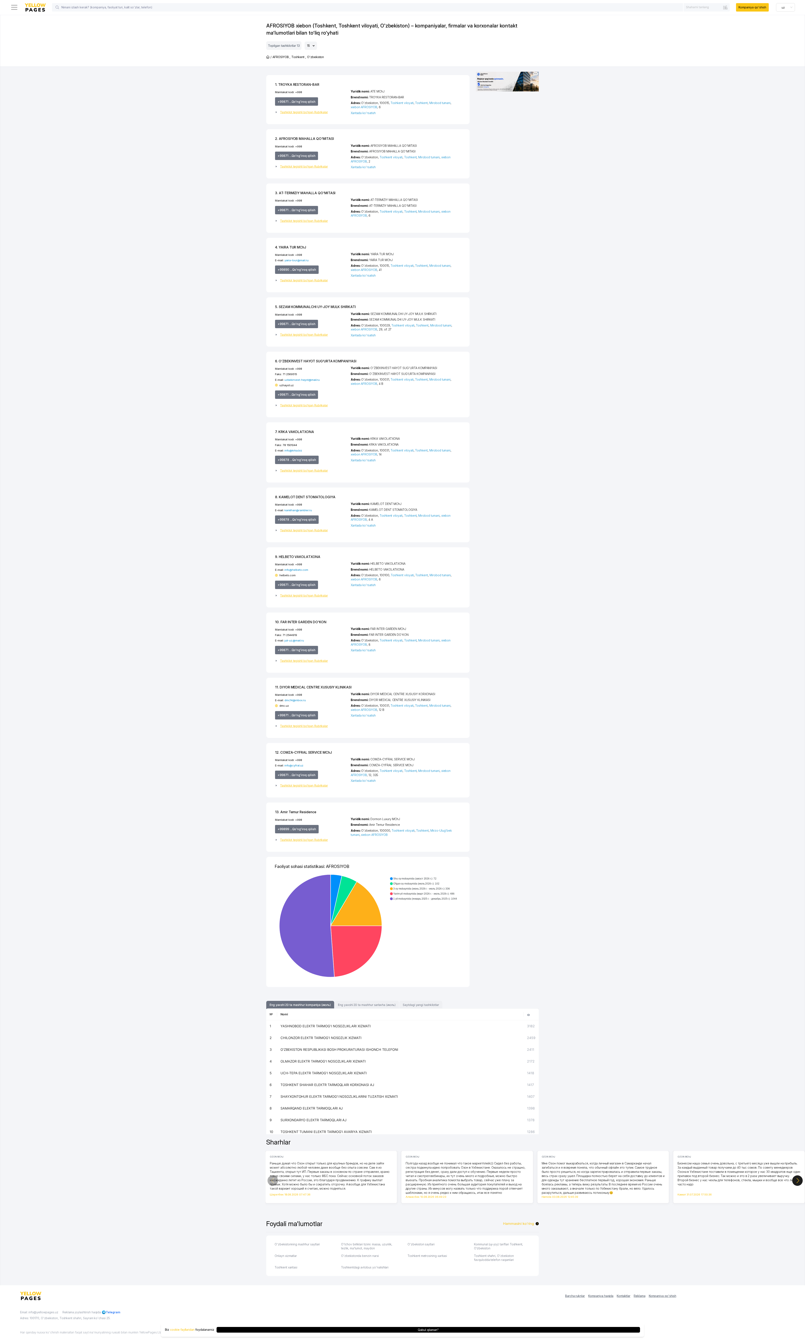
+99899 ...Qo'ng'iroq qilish (297, 829)
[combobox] (706, 7)
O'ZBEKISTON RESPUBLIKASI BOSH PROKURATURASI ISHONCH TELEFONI (339, 1049)
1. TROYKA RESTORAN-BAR (297, 84)
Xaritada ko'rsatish (363, 113)
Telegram (113, 1312)
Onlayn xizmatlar (286, 1256)
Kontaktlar (623, 1296)
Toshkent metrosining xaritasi (427, 1256)
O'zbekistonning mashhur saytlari (297, 1244)
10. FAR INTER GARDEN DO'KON (300, 622)
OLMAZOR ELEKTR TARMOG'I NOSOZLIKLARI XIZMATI (323, 1061)
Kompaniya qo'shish (752, 7)
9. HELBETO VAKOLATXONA (297, 557)
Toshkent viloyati (402, 103)
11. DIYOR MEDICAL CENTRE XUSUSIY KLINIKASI (313, 687)
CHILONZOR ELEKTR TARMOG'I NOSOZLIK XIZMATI (320, 1038)
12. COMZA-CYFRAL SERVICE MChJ (303, 752)
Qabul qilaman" (428, 1330)
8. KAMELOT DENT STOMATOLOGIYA (305, 497)
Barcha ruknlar (575, 1296)
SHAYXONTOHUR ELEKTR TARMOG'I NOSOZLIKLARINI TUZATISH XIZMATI (339, 1096)
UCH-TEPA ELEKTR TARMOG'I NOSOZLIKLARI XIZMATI (323, 1073)
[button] (311, 112)
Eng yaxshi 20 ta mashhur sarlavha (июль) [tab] (367, 1005)
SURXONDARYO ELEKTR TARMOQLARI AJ (313, 1120)
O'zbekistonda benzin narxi (360, 1256)
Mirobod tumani (440, 103)
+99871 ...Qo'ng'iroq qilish (297, 101)
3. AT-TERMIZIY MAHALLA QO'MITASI (305, 193)
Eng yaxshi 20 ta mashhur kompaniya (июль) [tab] (300, 1005)
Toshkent (421, 103)
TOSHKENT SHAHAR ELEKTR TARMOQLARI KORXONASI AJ (327, 1085)
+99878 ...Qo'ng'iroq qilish (297, 460)
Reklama (639, 1296)
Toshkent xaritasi (286, 1267)
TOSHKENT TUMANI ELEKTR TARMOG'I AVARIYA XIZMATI (326, 1132)
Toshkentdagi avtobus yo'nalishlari (364, 1267)
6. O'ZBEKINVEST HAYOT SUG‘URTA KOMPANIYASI (315, 361)
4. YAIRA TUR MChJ (290, 247)
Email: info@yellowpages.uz (39, 1312)
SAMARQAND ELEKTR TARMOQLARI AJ (311, 1108)
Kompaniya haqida (600, 1296)
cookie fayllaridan (182, 1330)
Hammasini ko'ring (518, 1223)
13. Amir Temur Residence (295, 812)
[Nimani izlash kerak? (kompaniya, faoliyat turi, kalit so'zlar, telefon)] (57, 7)
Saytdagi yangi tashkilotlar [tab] (421, 1005)
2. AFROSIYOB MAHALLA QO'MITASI (304, 139)
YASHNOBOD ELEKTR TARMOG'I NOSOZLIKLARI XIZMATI (325, 1026)
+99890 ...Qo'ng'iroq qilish (297, 269)
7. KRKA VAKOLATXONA (294, 432)
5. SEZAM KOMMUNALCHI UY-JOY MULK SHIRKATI (315, 307)
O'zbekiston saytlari (421, 1244)
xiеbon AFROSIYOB (364, 107)
